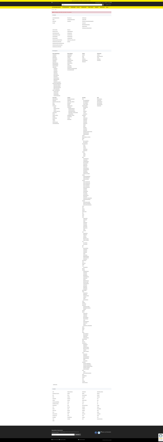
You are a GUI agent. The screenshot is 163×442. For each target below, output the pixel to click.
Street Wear (85, 130)
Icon (83, 241)
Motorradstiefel (85, 162)
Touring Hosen (56, 92)
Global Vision (84, 211)
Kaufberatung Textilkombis (57, 46)
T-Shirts (55, 109)
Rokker (83, 328)
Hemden (84, 147)
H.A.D (83, 214)
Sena (83, 370)
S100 (83, 340)
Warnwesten (69, 119)
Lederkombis (56, 73)
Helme (84, 116)
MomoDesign (84, 290)
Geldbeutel (69, 100)
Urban (83, 57)
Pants (84, 109)
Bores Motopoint (85, 143)
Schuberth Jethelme (86, 367)
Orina (68, 408)
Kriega (83, 264)
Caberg (83, 174)
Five (83, 207)
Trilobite (83, 381)
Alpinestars (54, 100)
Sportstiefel (85, 192)
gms (83, 212)
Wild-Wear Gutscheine (70, 98)
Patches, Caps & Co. (57, 111)
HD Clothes (54, 105)
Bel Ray (98, 393)
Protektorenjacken (86, 356)
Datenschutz (84, 17)
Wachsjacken (55, 57)
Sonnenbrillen (69, 116)
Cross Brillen (69, 65)
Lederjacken (54, 60)
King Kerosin (84, 260)
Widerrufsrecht (84, 26)
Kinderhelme (69, 61)
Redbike (83, 310)
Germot (83, 210)
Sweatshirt (85, 111)
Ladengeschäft (69, 38)
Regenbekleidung (56, 79)
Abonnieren (77, 434)
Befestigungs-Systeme (86, 307)
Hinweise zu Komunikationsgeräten (87, 21)
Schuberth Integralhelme (87, 364)
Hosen (84, 153)
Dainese (83, 180)
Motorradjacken (85, 317)
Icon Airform (85, 242)
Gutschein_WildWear (56, 401)
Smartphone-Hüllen (86, 306)
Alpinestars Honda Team (56, 101)
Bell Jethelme (85, 142)
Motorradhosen (85, 318)
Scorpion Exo (84, 343)
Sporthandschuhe (100, 56)
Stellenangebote (70, 31)
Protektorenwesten (71, 109)
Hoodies (84, 108)
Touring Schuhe (56, 94)
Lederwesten (55, 112)
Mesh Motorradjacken (57, 84)
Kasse (103, 2)
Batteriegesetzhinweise (86, 24)
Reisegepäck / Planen (70, 115)
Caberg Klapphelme (86, 177)
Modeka (83, 269)
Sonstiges (54, 417)
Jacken (84, 146)
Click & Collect (55, 29)
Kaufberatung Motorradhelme (57, 39)
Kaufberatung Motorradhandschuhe (58, 43)
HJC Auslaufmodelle (70, 69)
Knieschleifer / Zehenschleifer (73, 112)
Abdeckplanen (85, 172)
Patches (54, 116)
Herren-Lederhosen (86, 185)
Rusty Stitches (55, 413)
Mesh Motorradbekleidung (57, 83)
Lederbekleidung (86, 161)
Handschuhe (56, 76)
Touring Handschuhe (57, 95)
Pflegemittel (85, 287)
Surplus (54, 119)
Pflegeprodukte (69, 105)
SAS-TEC (83, 341)
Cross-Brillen (85, 360)
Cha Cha (83, 396)
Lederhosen (54, 61)
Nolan (83, 291)
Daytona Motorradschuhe (87, 204)
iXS (82, 246)
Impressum (84, 22)
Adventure (84, 58)
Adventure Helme (70, 60)
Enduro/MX (99, 60)
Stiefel (84, 155)
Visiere (68, 64)
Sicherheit (84, 127)
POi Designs (84, 303)
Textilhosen (54, 56)
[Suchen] (103, 5)
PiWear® (83, 302)
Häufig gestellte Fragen (56, 34)
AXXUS (83, 135)
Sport (83, 56)
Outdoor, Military (55, 115)
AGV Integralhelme (86, 100)
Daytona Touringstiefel (87, 203)
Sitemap (68, 41)
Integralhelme (69, 54)
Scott (83, 352)
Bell (82, 139)
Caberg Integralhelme (86, 176)
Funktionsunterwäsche (86, 199)
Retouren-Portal (55, 31)
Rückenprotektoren (71, 108)
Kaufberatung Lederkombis (57, 41)
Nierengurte (55, 80)
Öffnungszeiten (69, 36)
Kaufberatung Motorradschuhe (57, 44)
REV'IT (83, 311)
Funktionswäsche (55, 65)
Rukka (83, 332)
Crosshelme (69, 58)
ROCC (83, 326)
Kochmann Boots (85, 405)
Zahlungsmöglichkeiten (71, 19)
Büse (83, 157)
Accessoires (85, 113)
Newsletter (69, 21)
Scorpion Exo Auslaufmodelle (72, 68)
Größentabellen (55, 36)
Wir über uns (69, 17)
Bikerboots (84, 61)
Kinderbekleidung (55, 64)
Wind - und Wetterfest (56, 90)
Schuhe (84, 124)
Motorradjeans (55, 58)
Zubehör (84, 230)
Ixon (83, 245)
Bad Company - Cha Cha (86, 136)
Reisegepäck (85, 170)
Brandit (54, 104)
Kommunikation (85, 299)
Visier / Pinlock (85, 104)
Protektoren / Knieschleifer (87, 325)
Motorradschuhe (56, 75)
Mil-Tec (54, 113)
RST (82, 330)
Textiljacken (54, 54)
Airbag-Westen (70, 113)
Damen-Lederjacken (86, 187)
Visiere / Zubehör (86, 351)
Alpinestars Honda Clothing (87, 131)
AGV (83, 98)
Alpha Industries (55, 98)
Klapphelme (69, 56)
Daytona (83, 200)
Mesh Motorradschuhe (57, 87)
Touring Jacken (56, 91)
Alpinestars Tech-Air (56, 393)
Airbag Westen (85, 191)
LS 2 (83, 265)
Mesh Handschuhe (56, 88)
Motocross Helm (86, 238)
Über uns (68, 29)
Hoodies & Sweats (56, 108)
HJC (83, 231)
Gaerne (83, 208)
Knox (83, 261)
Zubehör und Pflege (86, 173)
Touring (83, 54)
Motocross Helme (86, 348)
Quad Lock (84, 305)
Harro (83, 215)
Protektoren (85, 128)
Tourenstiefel (85, 193)
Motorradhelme (85, 248)
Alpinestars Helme (100, 391)
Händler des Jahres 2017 (71, 39)
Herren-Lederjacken (86, 184)
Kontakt (109, 2)
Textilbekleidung (86, 158)
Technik (68, 117)
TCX (83, 378)
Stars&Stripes (55, 117)
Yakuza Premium (85, 382)
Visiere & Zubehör (86, 368)
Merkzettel (105, 2)
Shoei (83, 374)
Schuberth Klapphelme (86, 363)
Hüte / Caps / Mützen (70, 101)
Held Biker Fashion (56, 403)
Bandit (83, 138)
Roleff (83, 329)
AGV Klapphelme (86, 101)
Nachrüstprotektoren (71, 111)
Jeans (84, 229)
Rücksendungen (55, 38)
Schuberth (84, 362)
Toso (83, 379)
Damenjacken (85, 267)
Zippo (53, 420)
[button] (106, 5)
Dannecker (54, 398)
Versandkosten (69, 34)
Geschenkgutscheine (98, 2)
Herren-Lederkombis (86, 181)
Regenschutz (85, 165)
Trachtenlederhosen (56, 123)
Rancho (68, 410)
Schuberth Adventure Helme (87, 366)
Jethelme (68, 57)
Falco (83, 206)
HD (97, 401)
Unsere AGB (84, 19)
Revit (98, 410)
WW (82, 418)
